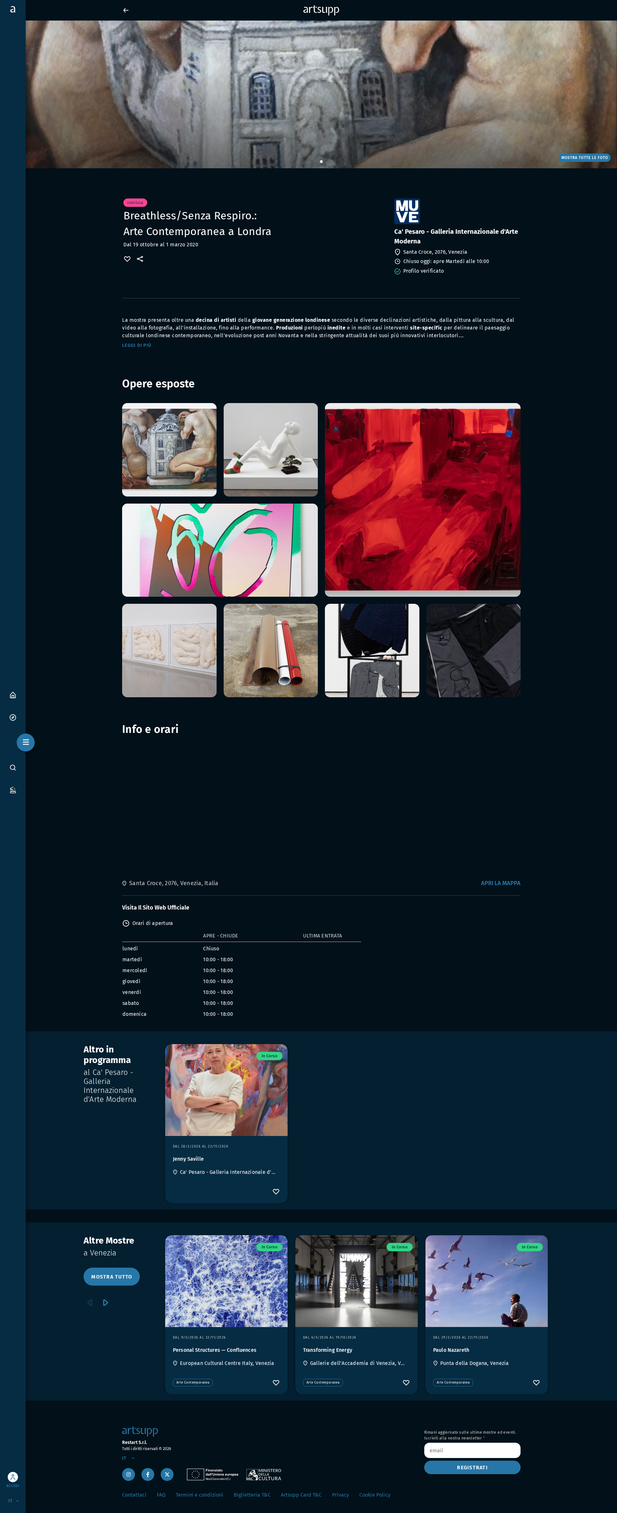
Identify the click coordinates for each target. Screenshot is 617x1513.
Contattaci (134, 1495)
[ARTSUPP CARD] (12, 790)
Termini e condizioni (199, 1495)
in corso (269, 1056)
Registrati (472, 1468)
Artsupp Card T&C (301, 1495)
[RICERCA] (12, 767)
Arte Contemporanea (192, 1383)
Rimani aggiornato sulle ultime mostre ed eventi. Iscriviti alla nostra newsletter (470, 1435)
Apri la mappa (501, 883)
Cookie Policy (374, 1495)
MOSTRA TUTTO (111, 1277)
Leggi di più (136, 345)
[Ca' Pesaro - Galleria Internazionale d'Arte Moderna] (456, 211)
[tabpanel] (308, 94)
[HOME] (12, 694)
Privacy (340, 1495)
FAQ (161, 1495)
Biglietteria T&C (252, 1495)
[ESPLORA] (12, 717)
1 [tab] (321, 162)
